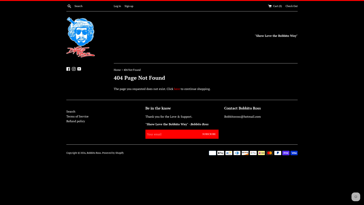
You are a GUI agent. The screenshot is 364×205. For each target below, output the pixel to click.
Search (70, 111)
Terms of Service (77, 116)
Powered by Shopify (113, 153)
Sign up (129, 6)
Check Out (292, 6)
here (177, 89)
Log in (117, 6)
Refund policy (75, 121)
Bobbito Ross (94, 153)
